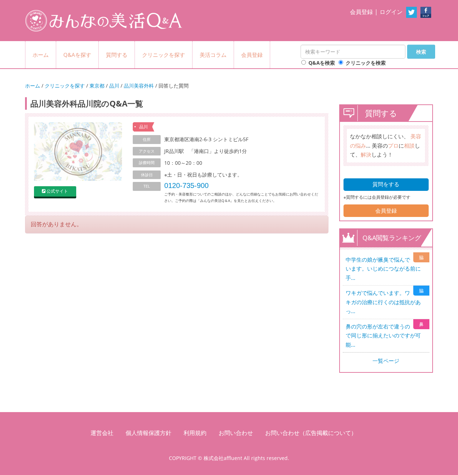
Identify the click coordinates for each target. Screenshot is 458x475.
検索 (421, 51)
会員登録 (361, 12)
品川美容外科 (139, 85)
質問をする (385, 184)
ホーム (41, 54)
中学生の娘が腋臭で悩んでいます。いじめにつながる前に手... (383, 268)
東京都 (96, 85)
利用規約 (195, 433)
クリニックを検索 (366, 62)
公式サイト (57, 191)
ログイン (391, 12)
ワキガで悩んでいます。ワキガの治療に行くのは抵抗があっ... (383, 302)
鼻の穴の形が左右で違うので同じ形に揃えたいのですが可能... (383, 335)
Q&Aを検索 (321, 62)
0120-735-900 (186, 185)
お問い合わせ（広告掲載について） (311, 433)
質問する (116, 54)
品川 (114, 85)
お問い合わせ (236, 433)
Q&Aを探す (77, 54)
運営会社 (102, 433)
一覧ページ (385, 360)
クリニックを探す (163, 54)
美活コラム (213, 54)
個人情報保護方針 (148, 433)
